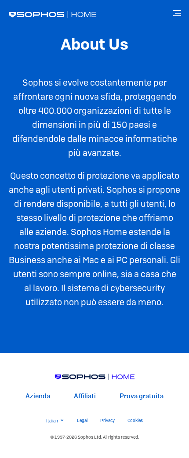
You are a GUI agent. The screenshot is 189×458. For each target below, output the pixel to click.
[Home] (95, 376)
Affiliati (85, 396)
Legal (82, 420)
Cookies (135, 420)
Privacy (107, 420)
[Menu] (178, 13)
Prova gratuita (142, 396)
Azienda (37, 396)
